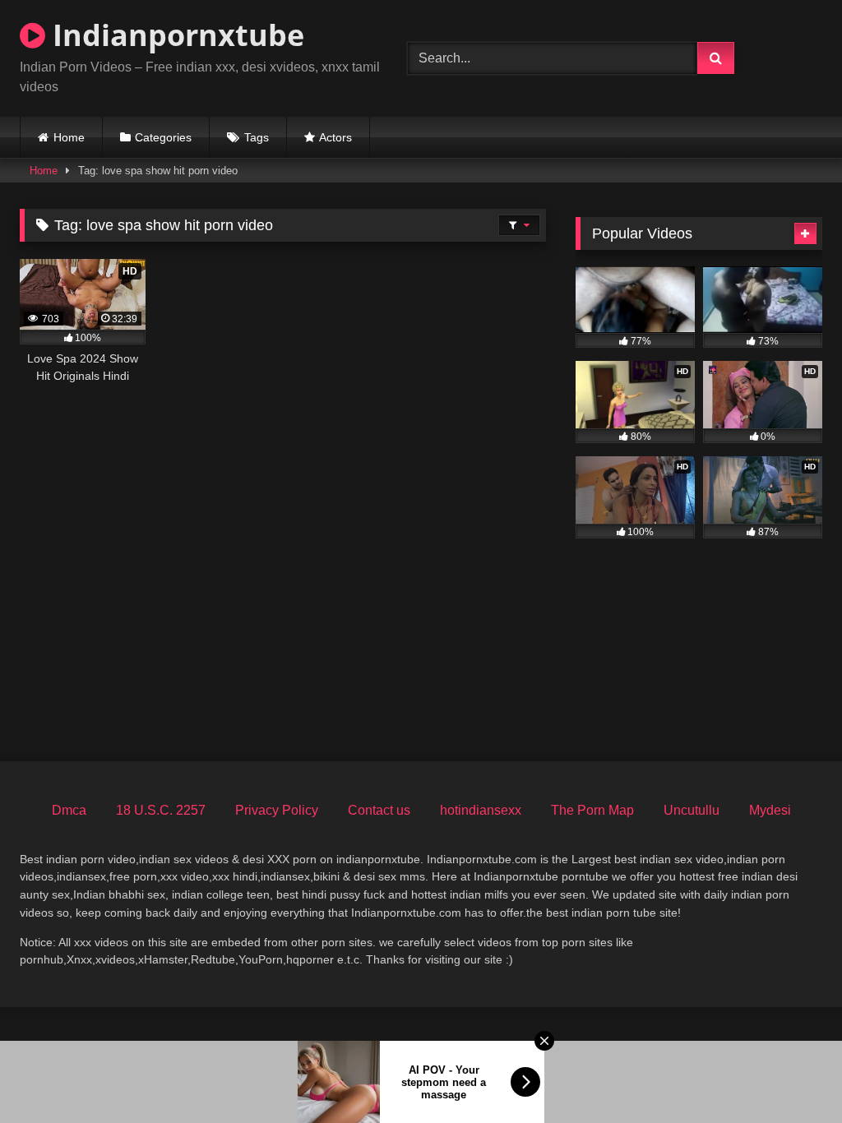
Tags (256, 137)
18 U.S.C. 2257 (161, 810)
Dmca (69, 810)
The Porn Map (592, 810)
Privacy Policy (276, 810)
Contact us (379, 810)
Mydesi (770, 810)
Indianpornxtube (174, 35)
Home (69, 137)
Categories (163, 137)
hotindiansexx (480, 810)
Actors (335, 137)
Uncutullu (691, 810)
